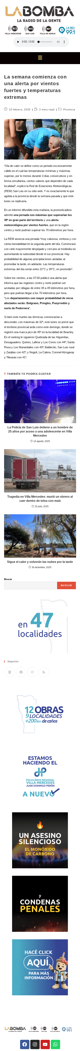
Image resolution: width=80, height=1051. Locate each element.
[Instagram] (32, 672)
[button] (40, 58)
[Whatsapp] (55, 1044)
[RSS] (44, 672)
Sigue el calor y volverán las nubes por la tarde (40, 561)
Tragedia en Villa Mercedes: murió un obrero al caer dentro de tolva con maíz (40, 498)
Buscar (8, 579)
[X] (10, 672)
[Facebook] (21, 672)
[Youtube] (45, 1044)
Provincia (69, 109)
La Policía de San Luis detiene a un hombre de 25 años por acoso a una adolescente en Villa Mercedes (40, 431)
